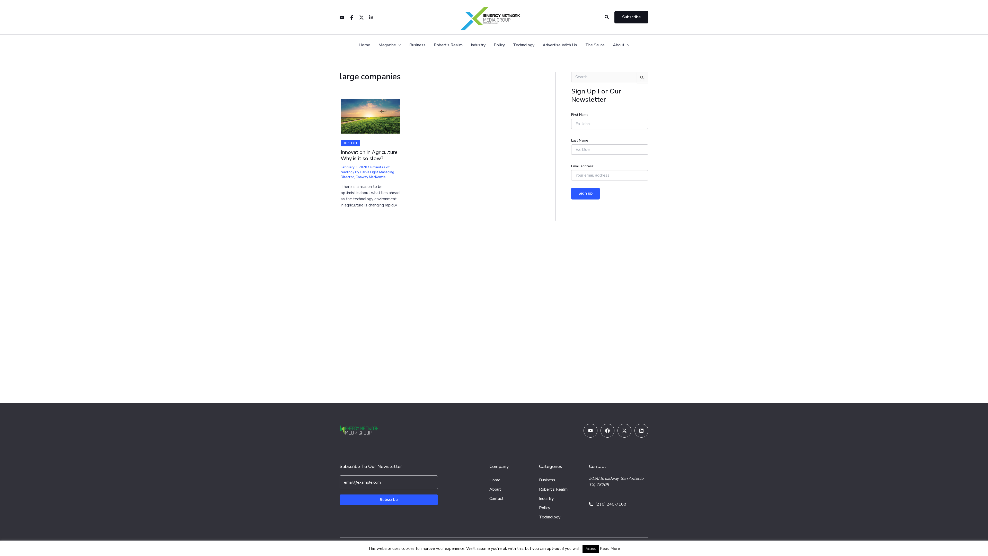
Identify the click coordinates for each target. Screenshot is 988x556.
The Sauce (595, 45)
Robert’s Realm (448, 45)
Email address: (582, 166)
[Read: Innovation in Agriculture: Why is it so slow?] (370, 113)
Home (364, 45)
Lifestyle (350, 143)
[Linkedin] (371, 17)
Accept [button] (591, 548)
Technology (523, 45)
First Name (579, 114)
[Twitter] (361, 17)
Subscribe (389, 499)
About (618, 45)
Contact (496, 498)
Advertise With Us (560, 45)
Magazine (387, 45)
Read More (610, 548)
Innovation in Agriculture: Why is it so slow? (370, 155)
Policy (499, 45)
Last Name (579, 140)
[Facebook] (351, 17)
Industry (478, 45)
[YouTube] (342, 17)
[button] (607, 17)
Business (417, 45)
